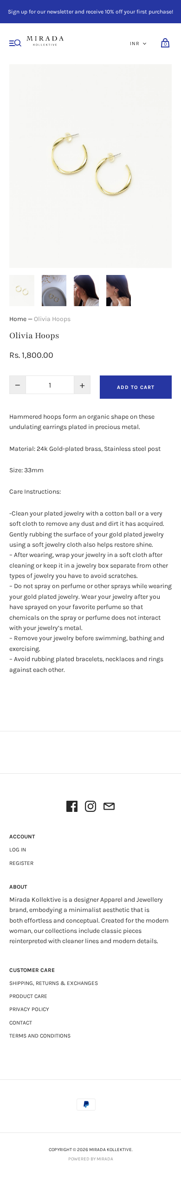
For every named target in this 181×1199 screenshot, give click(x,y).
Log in (17, 849)
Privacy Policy (29, 1009)
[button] (21, 290)
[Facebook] (72, 808)
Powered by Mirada (90, 1159)
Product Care (28, 996)
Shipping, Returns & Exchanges (53, 983)
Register (21, 863)
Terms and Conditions (40, 1035)
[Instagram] (90, 808)
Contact (20, 1022)
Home (17, 319)
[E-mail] (109, 808)
